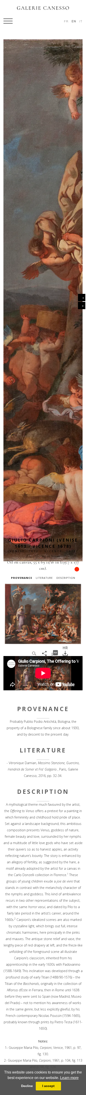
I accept (48, 1086)
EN (74, 21)
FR (66, 21)
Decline (27, 1086)
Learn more (69, 1078)
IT (81, 21)
